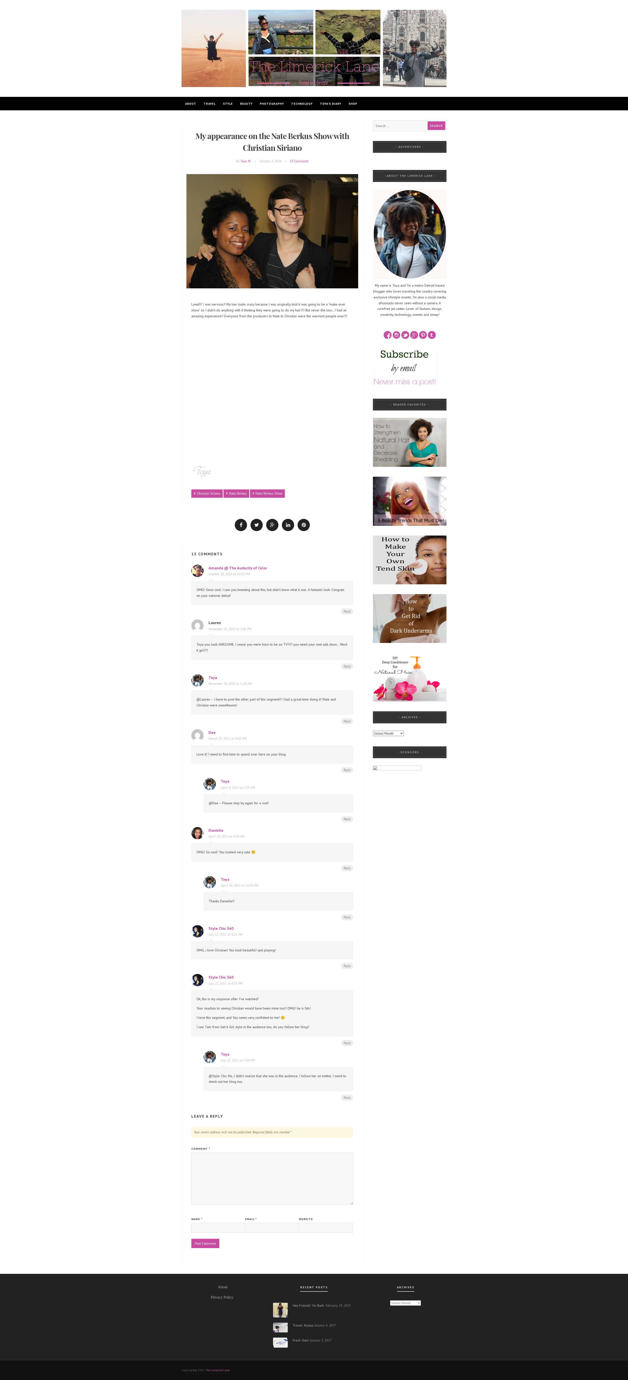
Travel (210, 103)
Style (228, 103)
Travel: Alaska (303, 1325)
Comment (200, 1148)
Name (197, 1219)
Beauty (246, 103)
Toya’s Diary (330, 103)
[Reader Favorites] (409, 442)
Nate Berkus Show (269, 493)
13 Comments (299, 161)
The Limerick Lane (217, 1370)
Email (251, 1219)
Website (306, 1219)
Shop (353, 103)
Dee (212, 732)
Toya (213, 677)
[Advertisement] (272, 357)
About (190, 103)
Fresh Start (301, 1340)
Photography (272, 103)
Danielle (216, 830)
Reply (347, 611)
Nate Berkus (238, 493)
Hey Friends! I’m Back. (308, 1305)
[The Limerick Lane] (314, 48)
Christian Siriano (208, 493)
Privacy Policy (222, 1297)
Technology (302, 103)
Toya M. (245, 161)
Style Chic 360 (221, 928)
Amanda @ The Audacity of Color (238, 567)
